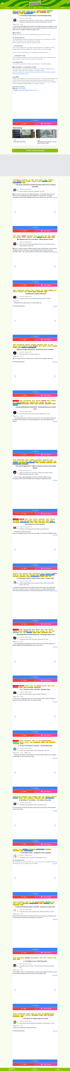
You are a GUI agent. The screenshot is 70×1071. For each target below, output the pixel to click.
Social (21, 632)
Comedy (19, 235)
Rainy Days (18, 237)
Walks (14, 10)
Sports (37, 574)
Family (28, 10)
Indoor (32, 179)
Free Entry (22, 519)
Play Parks (44, 685)
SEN (24, 574)
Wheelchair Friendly (28, 13)
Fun (32, 10)
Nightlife (41, 179)
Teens (20, 346)
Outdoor (44, 10)
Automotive (33, 344)
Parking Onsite (16, 13)
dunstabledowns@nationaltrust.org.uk (27, 90)
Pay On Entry (49, 10)
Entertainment (24, 179)
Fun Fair (17, 520)
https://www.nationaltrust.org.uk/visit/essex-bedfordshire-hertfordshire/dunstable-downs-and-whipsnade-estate (34, 72)
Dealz (63, 7)
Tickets (34, 237)
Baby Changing (22, 12)
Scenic (55, 290)
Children (37, 12)
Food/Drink (28, 181)
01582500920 (22, 88)
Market (51, 520)
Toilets (21, 13)
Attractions (27, 290)
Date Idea (19, 181)
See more (55, 197)
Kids (35, 10)
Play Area (21, 742)
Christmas (16, 400)
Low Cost (39, 10)
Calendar (21, 7)
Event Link (36, 120)
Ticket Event (50, 179)
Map (35, 7)
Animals (27, 459)
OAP (14, 237)
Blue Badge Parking (30, 12)
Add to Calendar (47, 123)
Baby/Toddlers (39, 459)
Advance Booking (16, 179)
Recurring (34, 181)
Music (36, 179)
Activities (19, 10)
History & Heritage (34, 957)
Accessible (15, 12)
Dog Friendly (43, 12)
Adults (14, 181)
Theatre (45, 179)
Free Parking (41, 403)
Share (25, 123)
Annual (33, 400)
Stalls (40, 520)
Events (7, 7)
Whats (49, 7)
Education (24, 10)
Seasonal (39, 181)
